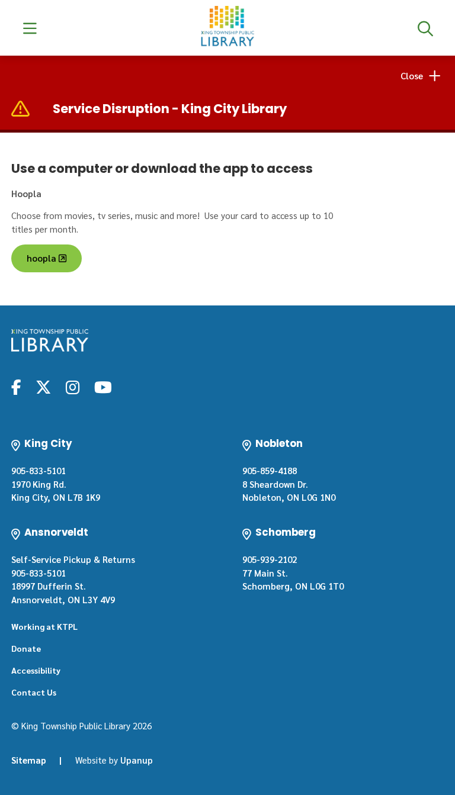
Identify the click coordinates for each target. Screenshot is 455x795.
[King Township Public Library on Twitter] (43, 386)
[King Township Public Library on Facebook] (16, 386)
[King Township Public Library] (49, 340)
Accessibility (35, 670)
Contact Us (33, 692)
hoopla (41, 257)
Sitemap (28, 759)
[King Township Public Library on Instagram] (72, 386)
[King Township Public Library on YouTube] (103, 386)
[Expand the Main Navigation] (30, 27)
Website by (114, 759)
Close (411, 75)
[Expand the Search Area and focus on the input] (425, 27)
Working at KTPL (44, 626)
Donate (26, 648)
